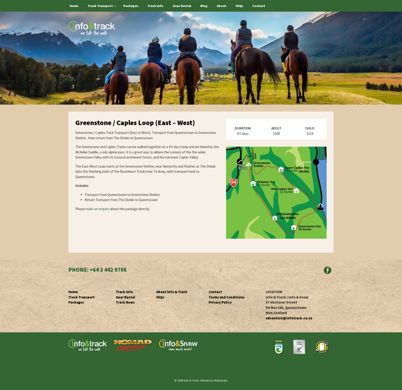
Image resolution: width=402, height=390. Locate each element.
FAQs (160, 297)
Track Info (124, 292)
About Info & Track (171, 292)
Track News (125, 302)
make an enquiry (98, 209)
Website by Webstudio (214, 380)
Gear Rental (125, 297)
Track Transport (81, 297)
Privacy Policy (220, 302)
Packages (76, 302)
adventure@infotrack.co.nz (289, 318)
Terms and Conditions (227, 297)
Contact (215, 292)
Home (73, 292)
